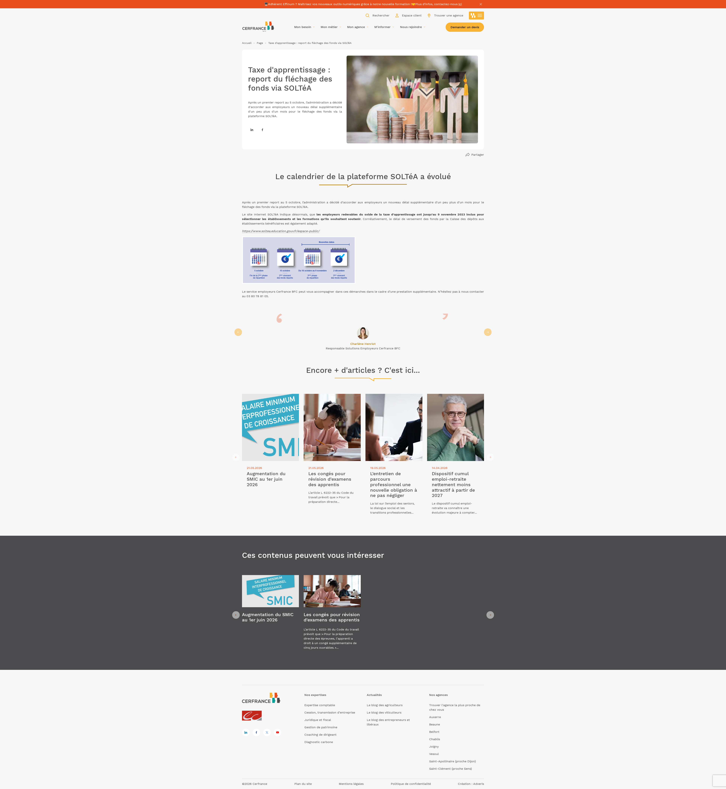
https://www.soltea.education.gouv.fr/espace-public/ (281, 231)
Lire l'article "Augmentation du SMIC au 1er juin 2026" (269, 398)
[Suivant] (488, 332)
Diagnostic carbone (318, 742)
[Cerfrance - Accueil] (258, 27)
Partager (477, 154)
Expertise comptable (319, 705)
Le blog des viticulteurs (384, 712)
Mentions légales (351, 784)
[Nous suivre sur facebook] (262, 130)
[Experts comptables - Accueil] (253, 716)
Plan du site (303, 784)
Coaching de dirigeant (320, 734)
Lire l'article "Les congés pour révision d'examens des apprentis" (332, 398)
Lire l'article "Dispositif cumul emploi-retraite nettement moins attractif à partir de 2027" (455, 400)
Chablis (434, 739)
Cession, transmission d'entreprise (329, 712)
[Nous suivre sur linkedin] (252, 130)
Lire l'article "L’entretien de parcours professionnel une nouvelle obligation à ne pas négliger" (393, 400)
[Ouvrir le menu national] (476, 15)
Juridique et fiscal (317, 720)
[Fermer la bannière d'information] (481, 4)
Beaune (434, 724)
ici (460, 4)
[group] (363, 332)
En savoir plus (270, 615)
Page (260, 42)
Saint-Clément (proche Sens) (450, 768)
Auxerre (435, 717)
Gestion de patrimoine (320, 727)
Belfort (434, 732)
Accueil (246, 42)
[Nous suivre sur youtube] (277, 732)
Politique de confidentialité (411, 784)
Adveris (478, 784)
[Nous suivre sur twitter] (267, 732)
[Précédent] (238, 332)
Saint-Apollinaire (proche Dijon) (452, 761)
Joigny (434, 746)
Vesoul (434, 754)
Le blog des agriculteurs (385, 705)
